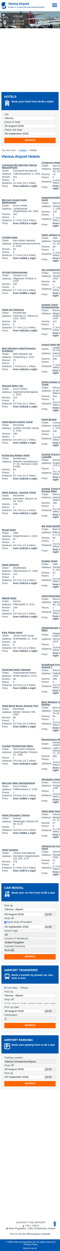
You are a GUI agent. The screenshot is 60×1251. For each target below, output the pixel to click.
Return (24, 987)
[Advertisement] (30, 59)
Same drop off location (19, 922)
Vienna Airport (18, 4)
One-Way (11, 987)
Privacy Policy (31, 1244)
